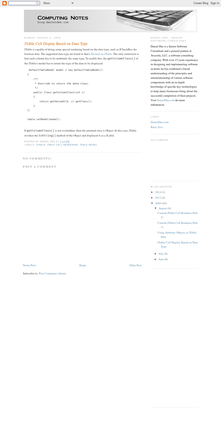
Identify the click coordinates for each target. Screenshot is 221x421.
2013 (158, 198)
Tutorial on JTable (101, 54)
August (163, 208)
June (162, 259)
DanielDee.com (166, 100)
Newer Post (29, 265)
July (161, 253)
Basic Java (157, 127)
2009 (158, 203)
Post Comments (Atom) (52, 273)
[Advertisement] (168, 337)
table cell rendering (62, 145)
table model (89, 145)
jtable (40, 145)
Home (82, 265)
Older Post (135, 265)
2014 (158, 192)
